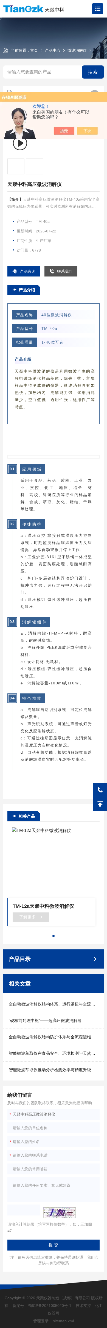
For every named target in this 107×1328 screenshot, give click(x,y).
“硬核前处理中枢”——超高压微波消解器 (45, 1020)
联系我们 (64, 271)
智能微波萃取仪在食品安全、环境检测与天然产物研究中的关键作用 (53, 1053)
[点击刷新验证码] (59, 1212)
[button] (53, 936)
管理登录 (41, 1321)
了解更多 (27, 917)
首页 (34, 50)
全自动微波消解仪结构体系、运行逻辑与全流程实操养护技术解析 (53, 1004)
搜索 (93, 72)
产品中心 (52, 50)
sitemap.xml (63, 1321)
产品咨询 (27, 271)
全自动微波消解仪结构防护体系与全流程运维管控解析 (53, 1037)
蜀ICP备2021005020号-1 (49, 1305)
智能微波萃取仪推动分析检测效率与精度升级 (50, 1069)
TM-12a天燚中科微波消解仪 (43, 906)
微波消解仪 (77, 50)
